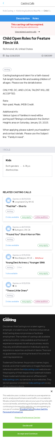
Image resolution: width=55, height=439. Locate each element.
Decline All (27, 425)
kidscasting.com (31, 369)
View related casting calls (25, 32)
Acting (7, 69)
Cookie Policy (26, 409)
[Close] (52, 391)
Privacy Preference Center (27, 417)
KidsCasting (8, 11)
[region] (27, 413)
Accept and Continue (27, 433)
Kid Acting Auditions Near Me (28, 11)
